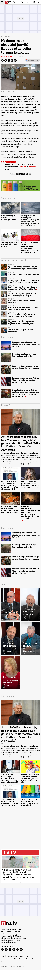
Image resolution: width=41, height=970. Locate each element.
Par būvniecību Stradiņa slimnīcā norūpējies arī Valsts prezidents (22, 288)
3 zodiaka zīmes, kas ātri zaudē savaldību (21, 301)
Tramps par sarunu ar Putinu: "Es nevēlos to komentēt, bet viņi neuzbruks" (25, 380)
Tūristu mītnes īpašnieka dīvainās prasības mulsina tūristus (23, 308)
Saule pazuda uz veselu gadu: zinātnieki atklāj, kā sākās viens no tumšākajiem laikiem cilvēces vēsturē (30, 221)
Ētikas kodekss (27, 959)
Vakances (35, 959)
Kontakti (3, 962)
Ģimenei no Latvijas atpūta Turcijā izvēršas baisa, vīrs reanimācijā (29, 802)
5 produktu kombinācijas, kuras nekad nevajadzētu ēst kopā (22, 315)
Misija (15, 956)
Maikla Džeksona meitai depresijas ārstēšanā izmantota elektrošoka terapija (30, 484)
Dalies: (12, 174)
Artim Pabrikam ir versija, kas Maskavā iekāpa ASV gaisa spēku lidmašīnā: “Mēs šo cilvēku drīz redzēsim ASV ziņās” (20, 443)
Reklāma (10, 956)
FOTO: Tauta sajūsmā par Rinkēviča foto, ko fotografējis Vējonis (23, 295)
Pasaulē (7, 36)
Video (5, 584)
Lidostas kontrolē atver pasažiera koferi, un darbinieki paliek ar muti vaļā (10, 509)
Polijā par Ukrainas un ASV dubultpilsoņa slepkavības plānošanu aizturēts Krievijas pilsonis (29, 248)
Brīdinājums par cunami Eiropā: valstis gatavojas (8, 218)
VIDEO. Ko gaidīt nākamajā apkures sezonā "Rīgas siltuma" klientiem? (23, 281)
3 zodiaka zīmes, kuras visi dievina (23, 274)
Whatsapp (32, 167)
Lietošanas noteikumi (7, 959)
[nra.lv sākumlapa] (10, 2)
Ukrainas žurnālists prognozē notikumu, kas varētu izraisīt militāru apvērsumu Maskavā (21, 323)
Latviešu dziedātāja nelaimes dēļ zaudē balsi (22, 331)
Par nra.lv (3, 956)
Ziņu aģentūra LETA (7, 56)
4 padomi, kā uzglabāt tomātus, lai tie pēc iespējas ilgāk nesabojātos (22, 268)
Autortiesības (17, 959)
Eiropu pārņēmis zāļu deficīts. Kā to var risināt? (10, 245)
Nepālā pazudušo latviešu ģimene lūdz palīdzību (24, 355)
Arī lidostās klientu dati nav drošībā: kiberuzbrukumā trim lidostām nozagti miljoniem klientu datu (26, 393)
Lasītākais (7, 337)
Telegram (23, 167)
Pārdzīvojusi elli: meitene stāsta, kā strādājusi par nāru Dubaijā (26, 344)
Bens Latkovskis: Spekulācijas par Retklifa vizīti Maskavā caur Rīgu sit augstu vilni (9, 485)
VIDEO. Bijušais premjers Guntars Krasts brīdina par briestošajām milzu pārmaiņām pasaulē (9, 778)
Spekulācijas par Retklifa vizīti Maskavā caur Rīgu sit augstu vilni (9, 802)
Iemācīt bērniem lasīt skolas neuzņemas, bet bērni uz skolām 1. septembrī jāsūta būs (30, 778)
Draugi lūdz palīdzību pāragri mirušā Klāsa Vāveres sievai (25, 367)
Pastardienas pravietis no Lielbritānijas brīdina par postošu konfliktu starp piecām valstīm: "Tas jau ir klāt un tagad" (30, 512)
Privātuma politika (23, 956)
